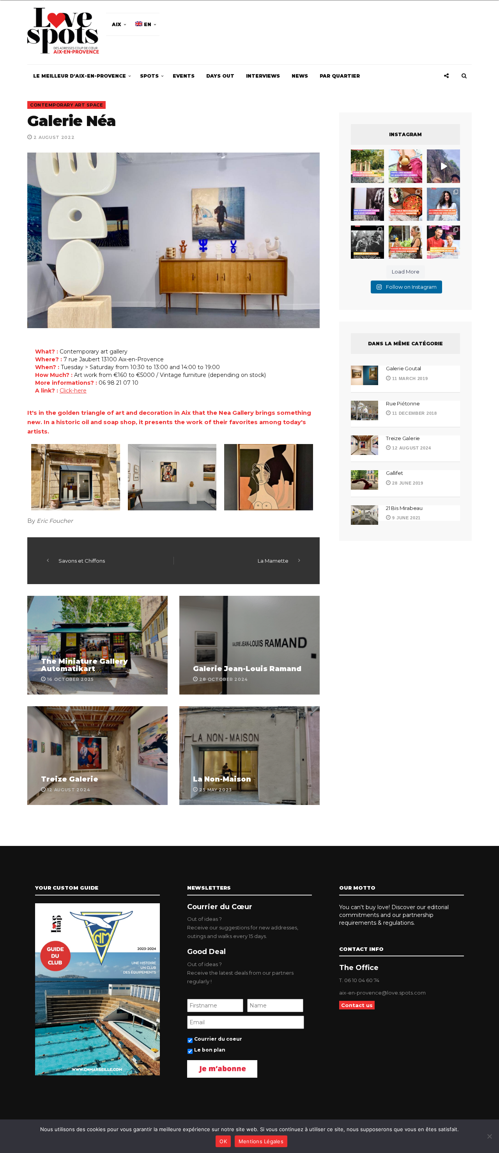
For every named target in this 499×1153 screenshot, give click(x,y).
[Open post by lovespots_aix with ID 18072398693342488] (443, 204)
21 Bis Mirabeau (404, 508)
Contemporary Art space (66, 105)
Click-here (73, 390)
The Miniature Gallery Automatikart (84, 665)
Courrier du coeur (218, 1039)
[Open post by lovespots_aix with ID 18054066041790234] (405, 166)
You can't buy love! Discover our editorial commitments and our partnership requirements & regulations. (394, 915)
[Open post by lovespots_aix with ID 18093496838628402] (367, 242)
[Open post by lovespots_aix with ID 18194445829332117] (405, 204)
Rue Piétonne (403, 403)
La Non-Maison (222, 779)
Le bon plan (209, 1050)
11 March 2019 (409, 378)
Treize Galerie (69, 779)
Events (184, 76)
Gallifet (394, 473)
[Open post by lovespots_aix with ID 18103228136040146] (443, 242)
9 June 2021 (406, 517)
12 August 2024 (411, 448)
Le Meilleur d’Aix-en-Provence (79, 76)
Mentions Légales (261, 1141)
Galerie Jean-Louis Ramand (247, 668)
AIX (116, 24)
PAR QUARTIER (340, 76)
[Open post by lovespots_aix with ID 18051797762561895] (443, 166)
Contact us (357, 1005)
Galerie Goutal (403, 368)
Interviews (263, 76)
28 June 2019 (407, 483)
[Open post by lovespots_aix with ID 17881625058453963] (405, 242)
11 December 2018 (414, 413)
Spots (149, 76)
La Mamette (273, 561)
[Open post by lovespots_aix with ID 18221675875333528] (367, 166)
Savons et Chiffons (81, 561)
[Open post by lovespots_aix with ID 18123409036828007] (367, 204)
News (300, 76)
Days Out (220, 76)
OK (223, 1141)
